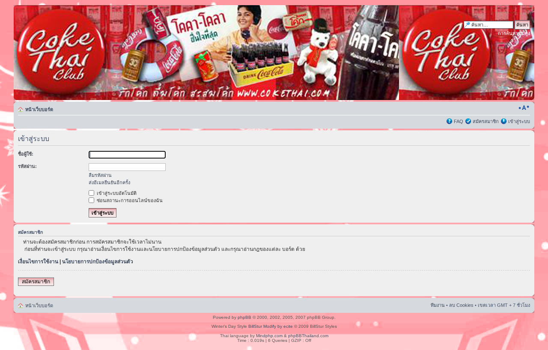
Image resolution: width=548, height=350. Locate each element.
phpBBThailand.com (308, 335)
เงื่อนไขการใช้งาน (38, 262)
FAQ (458, 121)
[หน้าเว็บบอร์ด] (96, 52)
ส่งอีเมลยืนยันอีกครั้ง (109, 182)
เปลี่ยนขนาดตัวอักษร (524, 108)
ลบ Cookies (461, 305)
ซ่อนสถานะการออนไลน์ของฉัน (129, 200)
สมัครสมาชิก (486, 121)
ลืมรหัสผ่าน (100, 175)
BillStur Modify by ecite (270, 326)
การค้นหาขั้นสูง (514, 33)
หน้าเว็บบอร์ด (39, 109)
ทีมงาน (438, 305)
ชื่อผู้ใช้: (25, 153)
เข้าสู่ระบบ (519, 121)
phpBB (244, 317)
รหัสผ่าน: (27, 166)
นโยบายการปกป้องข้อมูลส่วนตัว (97, 262)
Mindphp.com (269, 335)
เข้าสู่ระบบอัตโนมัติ (116, 193)
